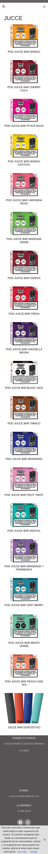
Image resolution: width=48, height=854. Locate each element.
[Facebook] (20, 822)
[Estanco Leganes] (4, 7)
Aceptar (33, 851)
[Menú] (44, 7)
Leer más (22, 851)
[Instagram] (27, 822)
